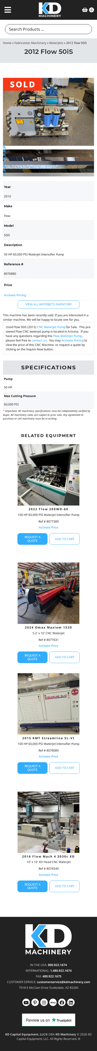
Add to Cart (64, 539)
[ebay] (62, 1002)
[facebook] (71, 1002)
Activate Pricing (15, 295)
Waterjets (56, 43)
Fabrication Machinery (30, 43)
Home (7, 43)
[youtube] (26, 1002)
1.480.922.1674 (61, 970)
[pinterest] (44, 1002)
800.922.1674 (57, 965)
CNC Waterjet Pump (51, 327)
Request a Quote (33, 539)
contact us (39, 340)
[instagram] (53, 1002)
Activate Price (48, 527)
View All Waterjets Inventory (48, 304)
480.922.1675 (52, 976)
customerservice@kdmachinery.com (63, 982)
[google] (35, 1002)
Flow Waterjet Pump (67, 336)
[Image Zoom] (4, 148)
